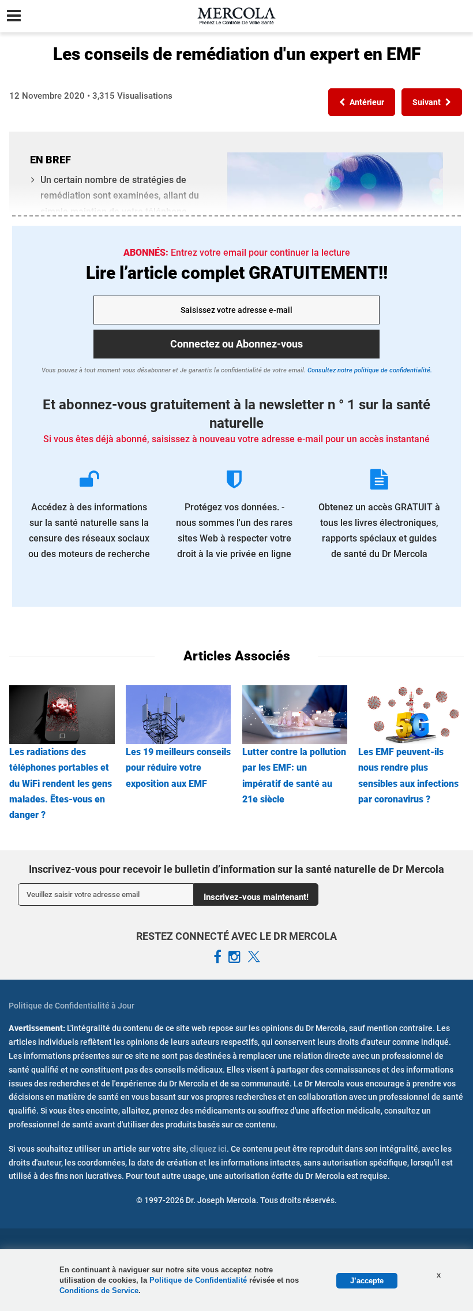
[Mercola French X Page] (253, 957)
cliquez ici (208, 1148)
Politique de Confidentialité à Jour (71, 1005)
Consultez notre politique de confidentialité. (369, 370)
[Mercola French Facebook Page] (217, 957)
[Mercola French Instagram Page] (234, 957)
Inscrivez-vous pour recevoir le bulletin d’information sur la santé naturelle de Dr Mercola (236, 869)
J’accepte (367, 1280)
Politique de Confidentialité (199, 1280)
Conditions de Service (98, 1290)
